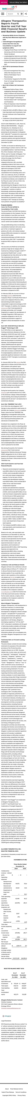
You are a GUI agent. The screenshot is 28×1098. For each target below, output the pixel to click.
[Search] (18, 13)
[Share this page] (26, 13)
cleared (18, 362)
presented (4, 392)
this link (12, 577)
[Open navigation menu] (2, 13)
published (10, 295)
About (7, 1089)
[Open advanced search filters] (21, 13)
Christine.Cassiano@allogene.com (11, 1008)
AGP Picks (4, 2)
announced (4, 308)
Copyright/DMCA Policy (9, 1095)
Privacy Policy (22, 1095)
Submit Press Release (8, 1092)
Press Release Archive (16, 1089)
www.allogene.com (6, 591)
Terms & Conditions (20, 1092)
